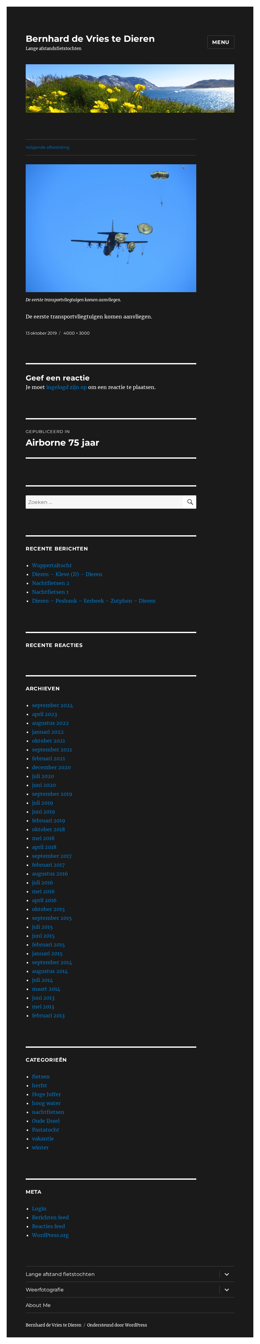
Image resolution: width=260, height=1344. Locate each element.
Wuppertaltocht (52, 565)
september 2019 (52, 794)
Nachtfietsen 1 (50, 592)
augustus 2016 (50, 873)
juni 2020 (44, 785)
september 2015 (52, 918)
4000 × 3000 (76, 333)
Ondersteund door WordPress (117, 1325)
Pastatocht (45, 1130)
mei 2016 (43, 891)
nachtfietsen (48, 1112)
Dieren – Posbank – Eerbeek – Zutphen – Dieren (94, 601)
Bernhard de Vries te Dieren (90, 38)
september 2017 (52, 856)
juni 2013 (43, 998)
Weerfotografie (45, 1290)
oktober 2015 (48, 909)
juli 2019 (42, 803)
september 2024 (52, 705)
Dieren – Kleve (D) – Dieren (67, 574)
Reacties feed (48, 1226)
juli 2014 (42, 980)
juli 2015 (42, 927)
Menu (221, 42)
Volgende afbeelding (47, 147)
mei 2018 (43, 838)
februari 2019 (48, 820)
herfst (39, 1085)
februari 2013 (48, 1015)
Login (39, 1208)
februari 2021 (48, 758)
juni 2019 (43, 811)
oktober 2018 (48, 829)
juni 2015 (43, 936)
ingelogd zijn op (66, 387)
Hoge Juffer (46, 1094)
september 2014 (52, 962)
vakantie (43, 1138)
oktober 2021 (48, 741)
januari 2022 (48, 732)
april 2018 (44, 847)
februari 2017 (48, 865)
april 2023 (44, 714)
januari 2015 (47, 953)
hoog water (46, 1103)
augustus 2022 (50, 723)
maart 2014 (46, 989)
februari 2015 (48, 944)
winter (40, 1147)
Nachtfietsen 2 (50, 583)
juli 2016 (42, 882)
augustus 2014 (50, 971)
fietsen (41, 1076)
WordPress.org (50, 1235)
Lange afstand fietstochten (60, 1274)
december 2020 (51, 767)
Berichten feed (50, 1217)
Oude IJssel (46, 1121)
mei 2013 (43, 1006)
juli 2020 (43, 776)
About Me (38, 1305)
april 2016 (44, 900)
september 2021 (52, 749)
